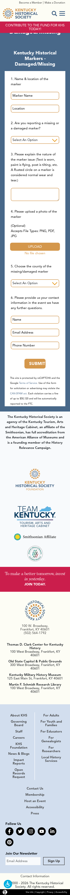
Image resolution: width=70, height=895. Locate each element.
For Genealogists (51, 739)
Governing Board (19, 723)
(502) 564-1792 (35, 633)
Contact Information (35, 876)
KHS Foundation (18, 746)
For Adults (51, 715)
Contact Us (35, 788)
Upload (35, 247)
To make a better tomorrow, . (35, 576)
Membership (34, 795)
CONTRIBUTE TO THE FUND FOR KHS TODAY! (35, 27)
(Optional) (33, 231)
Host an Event (35, 801)
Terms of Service (28, 383)
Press (35, 813)
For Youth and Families (51, 723)
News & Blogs (18, 754)
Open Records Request (19, 773)
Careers (19, 738)
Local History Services (51, 759)
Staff (18, 731)
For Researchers (51, 749)
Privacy (50, 892)
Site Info (29, 892)
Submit (37, 363)
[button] (8, 884)
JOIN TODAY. (35, 584)
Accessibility (35, 807)
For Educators (51, 731)
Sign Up (54, 861)
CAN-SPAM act (18, 393)
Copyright (40, 892)
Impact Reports (19, 761)
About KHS (18, 715)
